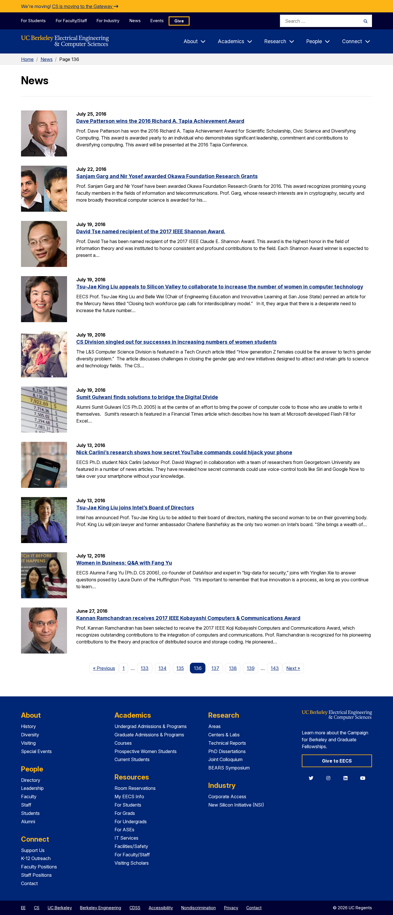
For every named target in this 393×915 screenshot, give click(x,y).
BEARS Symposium (229, 768)
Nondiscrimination (198, 907)
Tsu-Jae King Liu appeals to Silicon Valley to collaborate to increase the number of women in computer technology (219, 287)
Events (157, 20)
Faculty (29, 796)
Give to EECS (337, 761)
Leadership (32, 788)
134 (163, 668)
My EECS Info (129, 796)
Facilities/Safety (131, 846)
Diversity (30, 735)
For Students (33, 20)
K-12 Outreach (36, 858)
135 (180, 668)
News (135, 20)
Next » (295, 668)
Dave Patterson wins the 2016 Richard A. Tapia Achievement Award (160, 121)
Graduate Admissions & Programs (149, 735)
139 (251, 668)
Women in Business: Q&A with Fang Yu (124, 563)
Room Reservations (135, 788)
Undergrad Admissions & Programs (151, 726)
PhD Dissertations (227, 751)
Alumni (28, 821)
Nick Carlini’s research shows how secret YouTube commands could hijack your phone (184, 452)
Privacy (231, 907)
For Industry (108, 20)
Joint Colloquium (225, 759)
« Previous (106, 668)
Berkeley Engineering (100, 907)
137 (215, 668)
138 (233, 668)
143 (275, 668)
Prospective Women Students (146, 751)
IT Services (126, 838)
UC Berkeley (60, 907)
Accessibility (161, 907)
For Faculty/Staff (71, 20)
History (28, 726)
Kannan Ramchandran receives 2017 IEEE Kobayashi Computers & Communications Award (188, 618)
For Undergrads (131, 821)
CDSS (134, 907)
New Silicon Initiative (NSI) (236, 805)
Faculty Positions (39, 867)
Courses (123, 743)
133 (144, 668)
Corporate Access (227, 796)
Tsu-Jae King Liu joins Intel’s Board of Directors (135, 508)
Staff (26, 805)
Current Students (132, 759)
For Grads (125, 813)
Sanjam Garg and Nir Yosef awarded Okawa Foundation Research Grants (167, 176)
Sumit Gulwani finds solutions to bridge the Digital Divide (147, 397)
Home (27, 59)
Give (179, 20)
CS (36, 907)
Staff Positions (36, 875)
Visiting (28, 743)
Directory (30, 780)
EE (23, 907)
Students (30, 813)
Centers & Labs (224, 735)
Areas (214, 726)
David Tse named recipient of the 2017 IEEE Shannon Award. (150, 231)
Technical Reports (227, 743)
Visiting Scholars (132, 863)
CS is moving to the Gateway (83, 6)
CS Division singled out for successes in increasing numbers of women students (176, 342)
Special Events (36, 751)
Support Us (33, 850)
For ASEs (124, 829)
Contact (29, 883)
